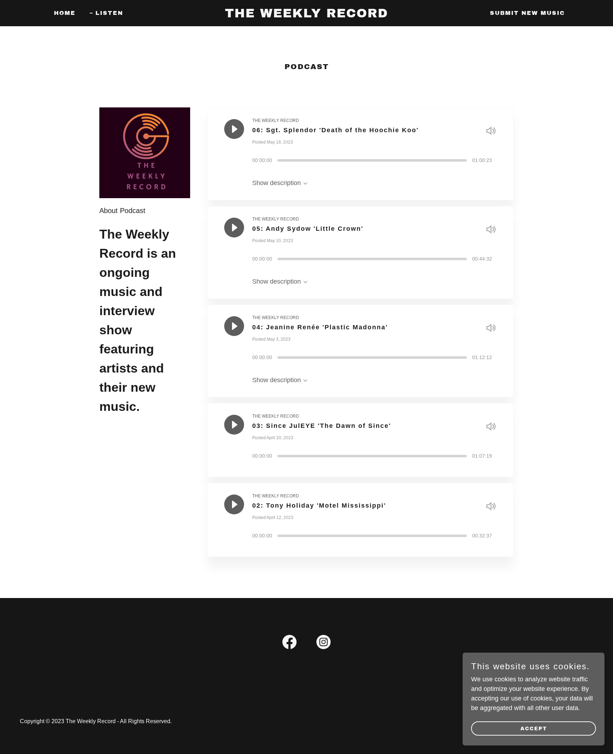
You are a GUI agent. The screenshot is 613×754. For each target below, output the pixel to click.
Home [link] (65, 13)
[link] (306, 15)
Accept (533, 728)
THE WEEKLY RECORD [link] (275, 120)
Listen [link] (109, 13)
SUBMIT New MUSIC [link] (527, 13)
